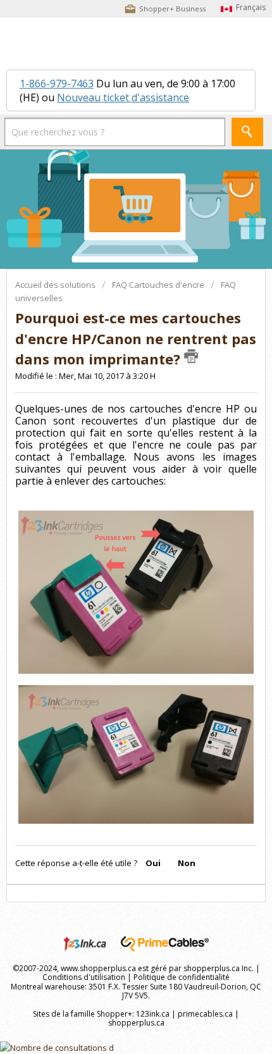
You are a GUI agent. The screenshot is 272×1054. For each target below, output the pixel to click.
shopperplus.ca (136, 1022)
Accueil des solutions (56, 284)
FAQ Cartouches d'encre (158, 284)
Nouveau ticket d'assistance (123, 97)
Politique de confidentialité (181, 977)
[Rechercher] (247, 132)
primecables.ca (205, 1013)
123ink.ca (153, 1013)
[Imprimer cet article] (191, 356)
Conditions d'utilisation (83, 977)
